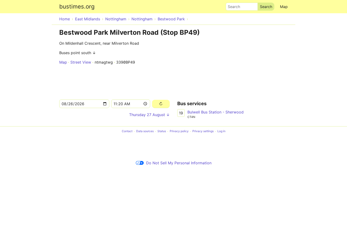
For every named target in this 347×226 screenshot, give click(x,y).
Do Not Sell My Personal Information (179, 163)
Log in (221, 131)
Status (161, 131)
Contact (127, 131)
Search (232, 5)
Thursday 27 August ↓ (149, 114)
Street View (80, 62)
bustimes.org (77, 6)
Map (284, 6)
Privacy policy (179, 131)
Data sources (145, 131)
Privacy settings (203, 131)
